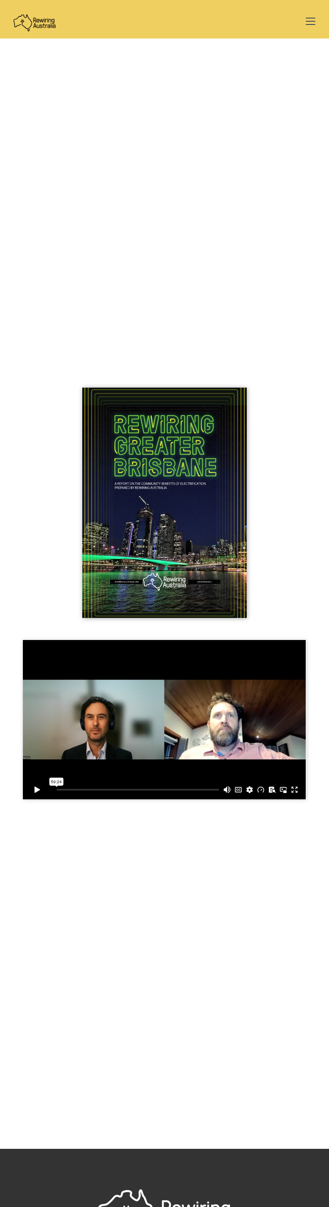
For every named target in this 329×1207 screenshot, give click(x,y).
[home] (34, 21)
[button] (309, 21)
